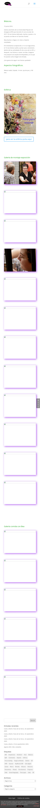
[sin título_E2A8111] (20, 475)
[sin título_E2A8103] (20, 184)
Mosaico (23, 766)
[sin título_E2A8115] (20, 417)
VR (33, 772)
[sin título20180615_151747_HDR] (20, 582)
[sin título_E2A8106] (20, 504)
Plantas (15, 769)
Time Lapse (23, 772)
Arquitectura (12, 754)
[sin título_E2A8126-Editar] (20, 388)
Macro (11, 766)
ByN (6, 757)
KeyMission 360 (19, 763)
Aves (25, 754)
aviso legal (36, 806)
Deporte (19, 757)
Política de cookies (23, 798)
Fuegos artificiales (19, 760)
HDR (6, 763)
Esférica (25, 757)
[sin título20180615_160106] (20, 669)
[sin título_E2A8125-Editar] (20, 359)
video (29, 772)
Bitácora (30, 754)
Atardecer (19, 754)
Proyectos (30, 769)
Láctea (6, 766)
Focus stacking (8, 760)
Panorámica (8, 769)
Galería (27, 760)
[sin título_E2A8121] (20, 329)
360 (6, 754)
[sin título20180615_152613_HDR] (20, 611)
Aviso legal (11, 798)
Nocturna (30, 766)
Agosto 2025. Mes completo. (12, 747)
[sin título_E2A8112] (20, 213)
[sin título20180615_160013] (20, 640)
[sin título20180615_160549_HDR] (20, 698)
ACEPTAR (20, 806)
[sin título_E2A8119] (20, 300)
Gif (32, 760)
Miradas (17, 766)
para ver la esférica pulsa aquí (19, 139)
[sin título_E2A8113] (20, 242)
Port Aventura (22, 769)
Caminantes (12, 757)
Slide (6, 772)
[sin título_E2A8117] (20, 271)
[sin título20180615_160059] (20, 553)
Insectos (11, 763)
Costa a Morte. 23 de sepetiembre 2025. (16, 744)
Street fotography (13, 772)
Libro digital (28, 763)
